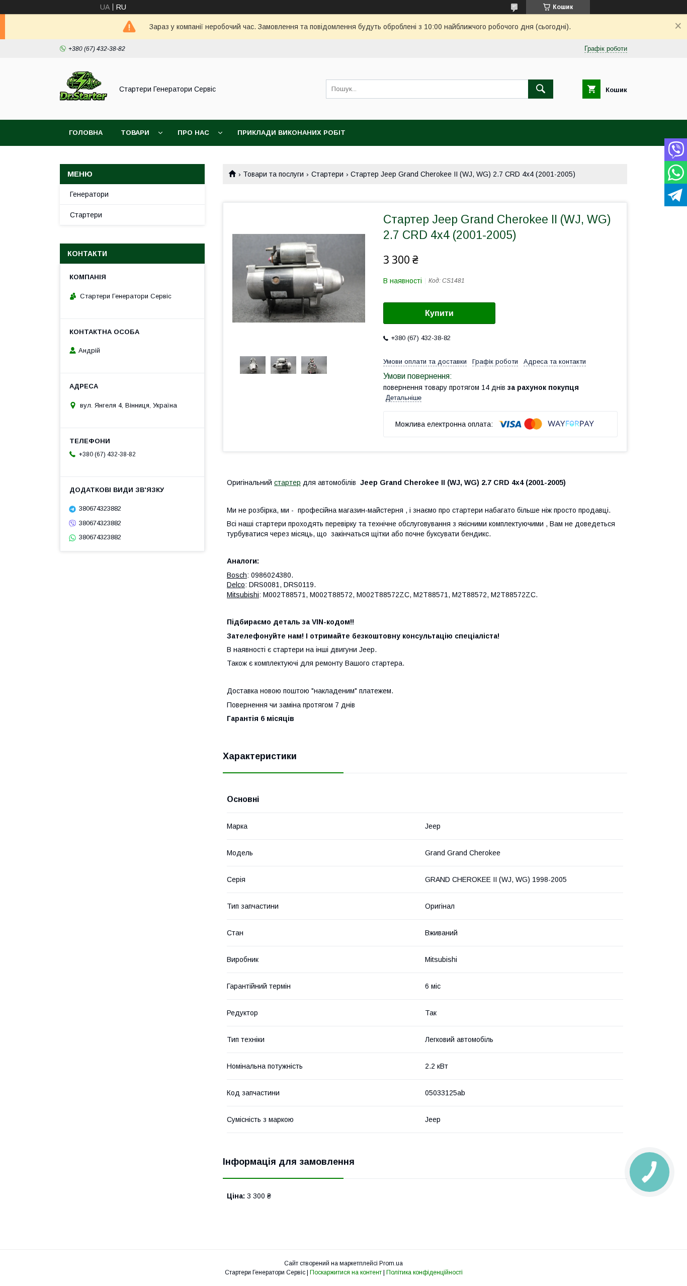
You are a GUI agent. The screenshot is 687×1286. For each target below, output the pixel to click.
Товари (135, 132)
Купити (439, 313)
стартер (287, 482)
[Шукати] (540, 89)
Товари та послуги (273, 174)
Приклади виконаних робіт (291, 132)
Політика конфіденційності (424, 1272)
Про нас (193, 132)
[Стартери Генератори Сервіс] (83, 107)
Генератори (89, 194)
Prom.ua (391, 1263)
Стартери (327, 174)
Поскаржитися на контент (346, 1272)
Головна (86, 132)
